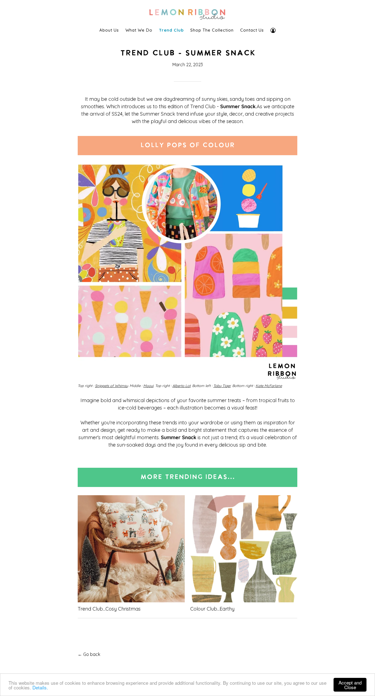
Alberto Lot (181, 385)
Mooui (148, 385)
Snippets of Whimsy (111, 385)
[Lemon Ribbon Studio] (187, 13)
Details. (40, 687)
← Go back (89, 654)
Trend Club (171, 30)
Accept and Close (350, 685)
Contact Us (252, 30)
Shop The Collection (212, 30)
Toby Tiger (222, 385)
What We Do (138, 30)
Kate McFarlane (269, 385)
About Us (109, 30)
